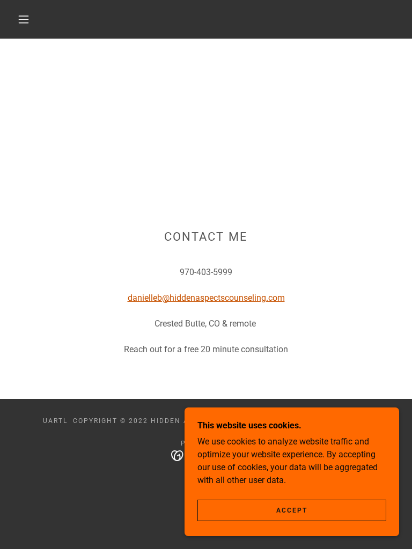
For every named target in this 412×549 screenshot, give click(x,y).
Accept (291, 510)
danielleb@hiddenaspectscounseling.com (206, 298)
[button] (23, 19)
